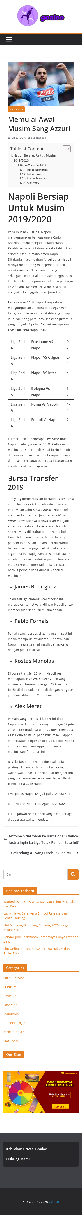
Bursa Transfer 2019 (33, 165)
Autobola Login (14, 1023)
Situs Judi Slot (13, 978)
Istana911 (10, 1005)
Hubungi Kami (18, 1159)
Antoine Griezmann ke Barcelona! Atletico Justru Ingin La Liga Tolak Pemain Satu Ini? (44, 839)
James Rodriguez (37, 169)
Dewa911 (10, 996)
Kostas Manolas (37, 178)
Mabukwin (11, 1014)
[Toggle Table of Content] (64, 149)
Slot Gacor (10, 1041)
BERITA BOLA (16, 109)
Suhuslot (9, 987)
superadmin (38, 138)
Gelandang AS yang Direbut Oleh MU (42, 852)
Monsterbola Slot (15, 1032)
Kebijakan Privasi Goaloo (26, 1149)
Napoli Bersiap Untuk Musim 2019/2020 (35, 157)
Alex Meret (33, 182)
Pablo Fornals (35, 174)
